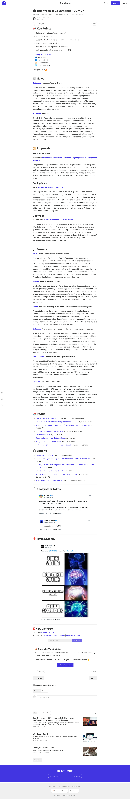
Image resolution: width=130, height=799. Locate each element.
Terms (69, 786)
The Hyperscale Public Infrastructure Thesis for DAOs (57, 474)
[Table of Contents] (2, 399)
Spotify (77, 636)
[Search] (104, 3)
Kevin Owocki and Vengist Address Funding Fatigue (48, 750)
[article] (65, 723)
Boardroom (44, 726)
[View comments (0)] (39, 23)
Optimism (37, 83)
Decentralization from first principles (50, 438)
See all (36, 760)
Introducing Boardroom (42, 734)
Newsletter (48, 636)
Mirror (56, 636)
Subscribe (115, 3)
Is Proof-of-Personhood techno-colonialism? (53, 445)
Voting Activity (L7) (43, 55)
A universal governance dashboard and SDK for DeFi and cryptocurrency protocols (55, 737)
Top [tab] (35, 713)
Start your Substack (60, 791)
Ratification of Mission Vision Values (58, 220)
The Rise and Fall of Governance (49, 480)
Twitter (44, 633)
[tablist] (40, 691)
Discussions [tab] (46, 713)
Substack (56, 795)
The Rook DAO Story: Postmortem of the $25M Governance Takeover (63, 425)
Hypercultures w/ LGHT (45, 455)
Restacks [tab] (44, 691)
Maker (35, 307)
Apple (62, 636)
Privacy (64, 786)
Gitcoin (36, 281)
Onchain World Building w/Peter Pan (50, 471)
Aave (35, 254)
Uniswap (36, 382)
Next (91, 678)
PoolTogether (38, 357)
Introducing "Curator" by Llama (50, 187)
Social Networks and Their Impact (49, 431)
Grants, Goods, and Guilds (43, 748)
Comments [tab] (37, 691)
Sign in (124, 3)
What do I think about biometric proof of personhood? (57, 422)
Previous (39, 678)
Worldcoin (37, 114)
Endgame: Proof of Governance (48, 442)
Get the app (73, 791)
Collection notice (76, 786)
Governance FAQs (43, 435)
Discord (51, 633)
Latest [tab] (39, 713)
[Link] (30, 28)
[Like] (34, 23)
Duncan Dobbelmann (43, 18)
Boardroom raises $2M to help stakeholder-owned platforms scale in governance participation (53, 719)
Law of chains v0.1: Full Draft (47, 418)
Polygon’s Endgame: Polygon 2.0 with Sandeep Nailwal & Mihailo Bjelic (64, 459)
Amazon (69, 636)
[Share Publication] (108, 3)
